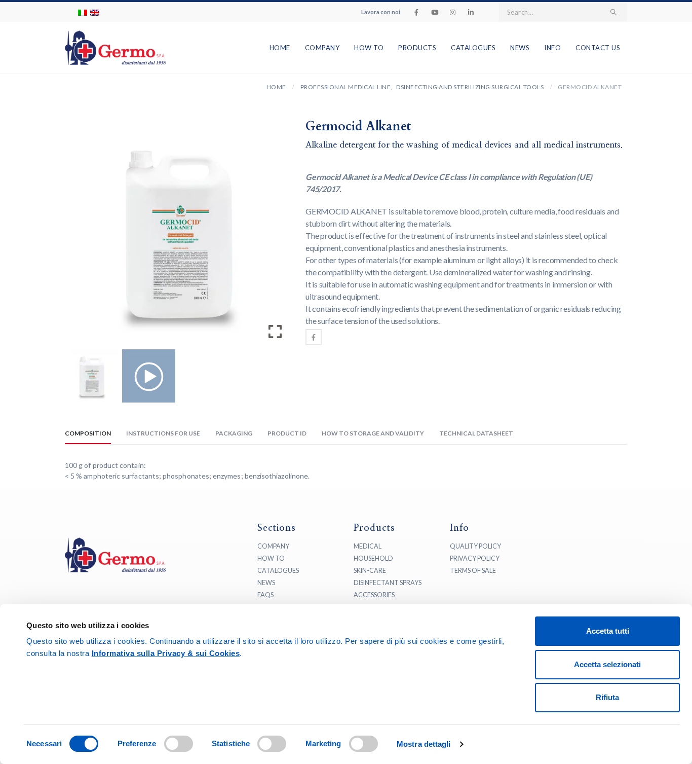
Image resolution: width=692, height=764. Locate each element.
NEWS (266, 583)
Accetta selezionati (607, 664)
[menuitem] (82, 12)
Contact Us (597, 48)
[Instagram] (453, 12)
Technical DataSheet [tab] (476, 433)
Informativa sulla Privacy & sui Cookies (166, 653)
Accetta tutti (607, 631)
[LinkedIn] (471, 12)
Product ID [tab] (286, 433)
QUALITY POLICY (475, 546)
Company (322, 48)
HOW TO (271, 558)
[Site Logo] (101, 47)
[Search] (614, 12)
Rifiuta (607, 697)
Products (417, 48)
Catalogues (473, 48)
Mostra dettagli (424, 744)
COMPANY (273, 546)
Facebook (313, 337)
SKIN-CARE (370, 570)
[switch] (178, 744)
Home (280, 48)
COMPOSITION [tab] (88, 433)
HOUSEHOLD (373, 558)
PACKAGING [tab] (233, 433)
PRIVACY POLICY (474, 558)
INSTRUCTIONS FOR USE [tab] (163, 433)
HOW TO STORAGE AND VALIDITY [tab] (373, 433)
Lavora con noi (380, 12)
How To (368, 48)
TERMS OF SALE (473, 570)
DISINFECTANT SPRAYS (387, 583)
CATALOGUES (278, 570)
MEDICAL (367, 546)
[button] (275, 236)
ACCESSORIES (374, 595)
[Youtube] (435, 12)
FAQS (265, 595)
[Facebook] (416, 12)
